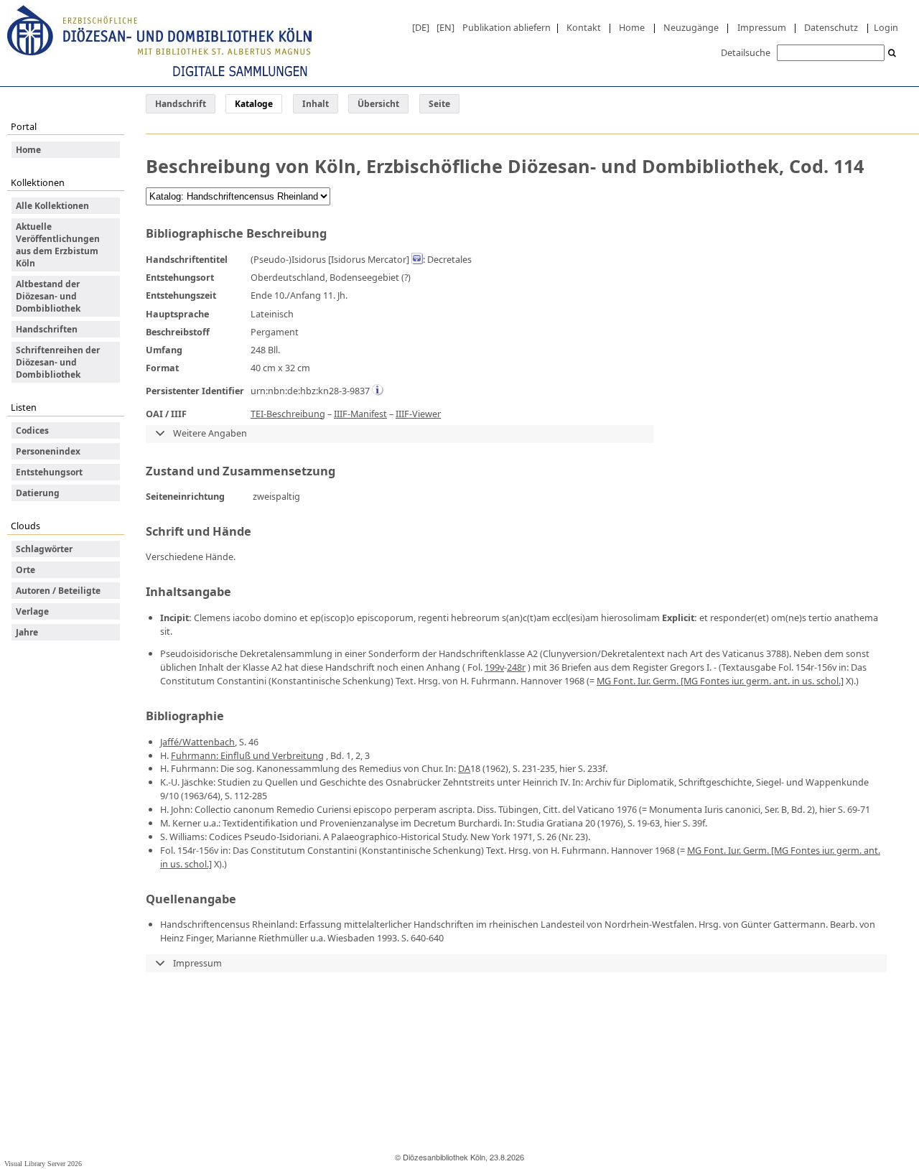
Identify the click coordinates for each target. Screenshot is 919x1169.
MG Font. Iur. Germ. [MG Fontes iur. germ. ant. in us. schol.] (720, 680)
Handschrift (180, 104)
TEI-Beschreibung (288, 413)
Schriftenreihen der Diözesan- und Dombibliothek (58, 362)
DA (464, 768)
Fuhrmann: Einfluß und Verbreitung (247, 755)
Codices (32, 430)
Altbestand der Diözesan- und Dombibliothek (48, 296)
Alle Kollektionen (52, 206)
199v (494, 667)
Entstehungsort (49, 472)
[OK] (892, 53)
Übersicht (378, 104)
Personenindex (48, 451)
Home (632, 27)
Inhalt (315, 104)
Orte (25, 570)
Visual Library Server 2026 (43, 1164)
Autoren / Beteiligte (58, 590)
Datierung (38, 493)
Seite (439, 104)
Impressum (761, 27)
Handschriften (47, 329)
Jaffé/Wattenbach (197, 741)
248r (516, 667)
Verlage (32, 611)
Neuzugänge (691, 27)
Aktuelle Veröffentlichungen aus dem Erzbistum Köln (58, 244)
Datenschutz (831, 27)
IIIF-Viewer (418, 413)
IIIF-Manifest (360, 413)
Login (886, 27)
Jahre (27, 632)
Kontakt (583, 27)
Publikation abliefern (506, 27)
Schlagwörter (44, 549)
